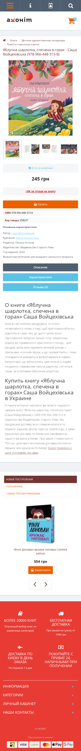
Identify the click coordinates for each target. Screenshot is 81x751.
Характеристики (40, 277)
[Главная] (4, 40)
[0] (71, 22)
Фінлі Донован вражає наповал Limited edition (40, 551)
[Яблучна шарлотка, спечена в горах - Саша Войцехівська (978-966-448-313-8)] (40, 98)
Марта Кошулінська (27, 238)
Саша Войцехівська (22, 233)
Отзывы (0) (40, 287)
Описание (40, 267)
